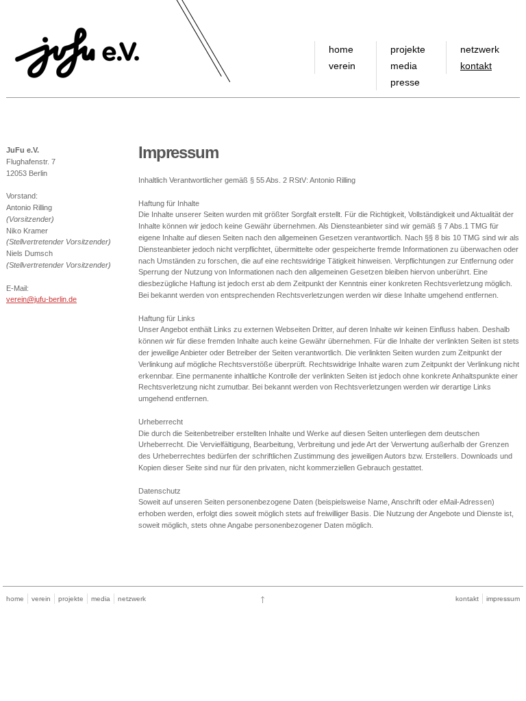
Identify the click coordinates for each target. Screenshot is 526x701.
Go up (262, 600)
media (403, 65)
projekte (407, 49)
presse (405, 82)
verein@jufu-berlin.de (41, 299)
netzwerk (479, 49)
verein (342, 65)
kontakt (476, 65)
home (341, 49)
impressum (503, 598)
